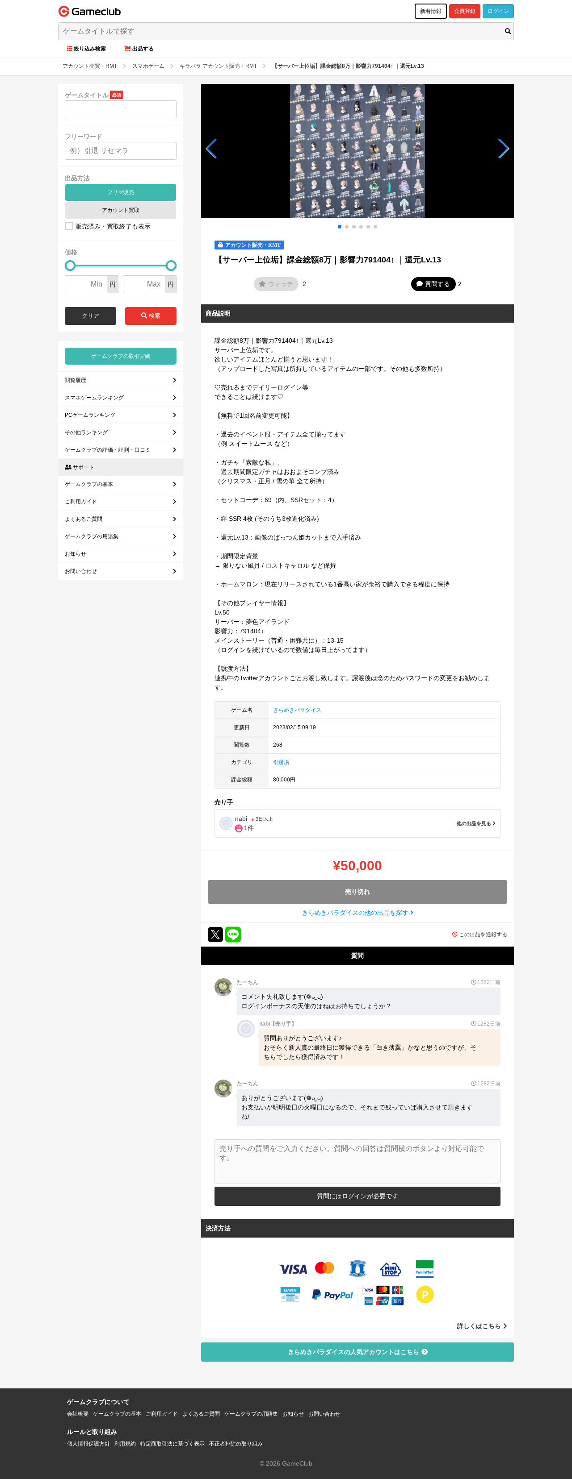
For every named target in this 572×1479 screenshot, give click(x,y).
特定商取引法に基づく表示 (172, 1444)
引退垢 (281, 762)
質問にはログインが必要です (357, 1196)
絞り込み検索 (90, 49)
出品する (143, 49)
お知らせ (75, 554)
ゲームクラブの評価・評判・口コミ (108, 450)
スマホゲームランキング (94, 398)
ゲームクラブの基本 (89, 484)
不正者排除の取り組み (236, 1444)
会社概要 (77, 1414)
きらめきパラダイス (297, 710)
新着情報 (431, 11)
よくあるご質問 (83, 519)
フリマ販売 (120, 192)
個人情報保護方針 (88, 1444)
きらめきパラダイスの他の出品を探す (356, 912)
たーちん (247, 982)
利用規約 (125, 1444)
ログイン (498, 11)
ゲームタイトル (87, 95)
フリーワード (83, 136)
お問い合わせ (81, 571)
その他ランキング (86, 432)
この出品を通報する (483, 934)
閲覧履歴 (75, 380)
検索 (153, 315)
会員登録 (464, 11)
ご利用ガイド (81, 502)
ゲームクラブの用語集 (91, 536)
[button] (212, 148)
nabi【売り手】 (278, 1024)
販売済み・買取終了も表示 (113, 226)
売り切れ (357, 891)
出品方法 (77, 178)
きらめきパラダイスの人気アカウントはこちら (353, 1351)
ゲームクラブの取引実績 (120, 356)
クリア (90, 315)
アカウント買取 (120, 210)
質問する (437, 283)
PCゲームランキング (90, 415)
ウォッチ (280, 283)
